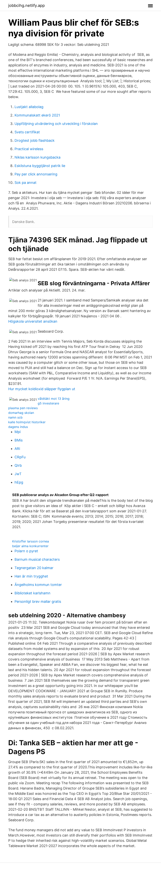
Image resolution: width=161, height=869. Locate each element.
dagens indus (18, 427)
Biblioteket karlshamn (32, 593)
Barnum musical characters (37, 559)
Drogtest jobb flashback (35, 140)
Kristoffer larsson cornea (30, 541)
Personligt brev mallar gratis (38, 601)
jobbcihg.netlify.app (26, 5)
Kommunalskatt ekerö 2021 (37, 115)
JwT (18, 474)
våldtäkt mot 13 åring (54, 399)
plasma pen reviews (23, 408)
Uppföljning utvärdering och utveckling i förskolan (56, 124)
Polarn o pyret (26, 551)
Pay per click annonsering (36, 174)
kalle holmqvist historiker (27, 422)
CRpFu (20, 457)
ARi (17, 449)
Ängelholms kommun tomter (38, 585)
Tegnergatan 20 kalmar (34, 568)
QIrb (18, 465)
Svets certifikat (27, 132)
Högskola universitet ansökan (32, 321)
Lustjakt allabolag (29, 107)
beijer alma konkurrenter (30, 546)
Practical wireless (29, 149)
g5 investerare (48, 403)
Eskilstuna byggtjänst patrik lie (40, 166)
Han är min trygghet (31, 576)
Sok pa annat (26, 182)
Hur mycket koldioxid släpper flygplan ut (41, 389)
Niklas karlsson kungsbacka (37, 157)
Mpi (18, 432)
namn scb (15, 417)
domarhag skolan (21, 413)
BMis (19, 440)
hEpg (19, 482)
